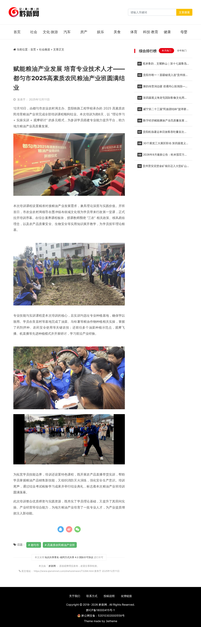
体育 (133, 32)
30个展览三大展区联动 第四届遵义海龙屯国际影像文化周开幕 (163, 144)
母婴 (183, 32)
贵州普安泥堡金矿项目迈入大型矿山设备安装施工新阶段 (162, 167)
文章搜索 (184, 12)
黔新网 (52, 565)
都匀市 (35, 545)
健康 (167, 32)
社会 (33, 32)
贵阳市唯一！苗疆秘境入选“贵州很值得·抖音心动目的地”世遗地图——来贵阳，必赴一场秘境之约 (163, 76)
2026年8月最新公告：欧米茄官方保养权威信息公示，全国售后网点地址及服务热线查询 (162, 156)
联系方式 (91, 596)
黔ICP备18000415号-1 (100, 610)
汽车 (67, 32)
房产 (83, 32)
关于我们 (74, 596)
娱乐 (100, 32)
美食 (117, 32)
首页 (17, 32)
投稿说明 (109, 596)
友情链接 (126, 596)
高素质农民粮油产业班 (61, 545)
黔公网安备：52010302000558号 (103, 615)
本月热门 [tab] (166, 50)
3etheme (111, 621)
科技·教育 (150, 32)
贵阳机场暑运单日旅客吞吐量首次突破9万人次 (162, 133)
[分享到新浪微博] (69, 529)
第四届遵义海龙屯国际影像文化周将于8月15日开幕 (162, 99)
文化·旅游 (50, 32)
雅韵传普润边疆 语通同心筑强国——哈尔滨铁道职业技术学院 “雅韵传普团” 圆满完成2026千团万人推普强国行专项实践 (162, 87)
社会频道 (44, 49)
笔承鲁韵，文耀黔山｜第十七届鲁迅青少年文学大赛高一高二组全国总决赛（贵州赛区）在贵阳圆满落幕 (162, 65)
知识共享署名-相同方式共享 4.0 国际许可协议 (69, 557)
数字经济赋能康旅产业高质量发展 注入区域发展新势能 (162, 122)
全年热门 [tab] (181, 50)
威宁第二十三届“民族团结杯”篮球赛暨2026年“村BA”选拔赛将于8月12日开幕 (163, 110)
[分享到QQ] (61, 529)
